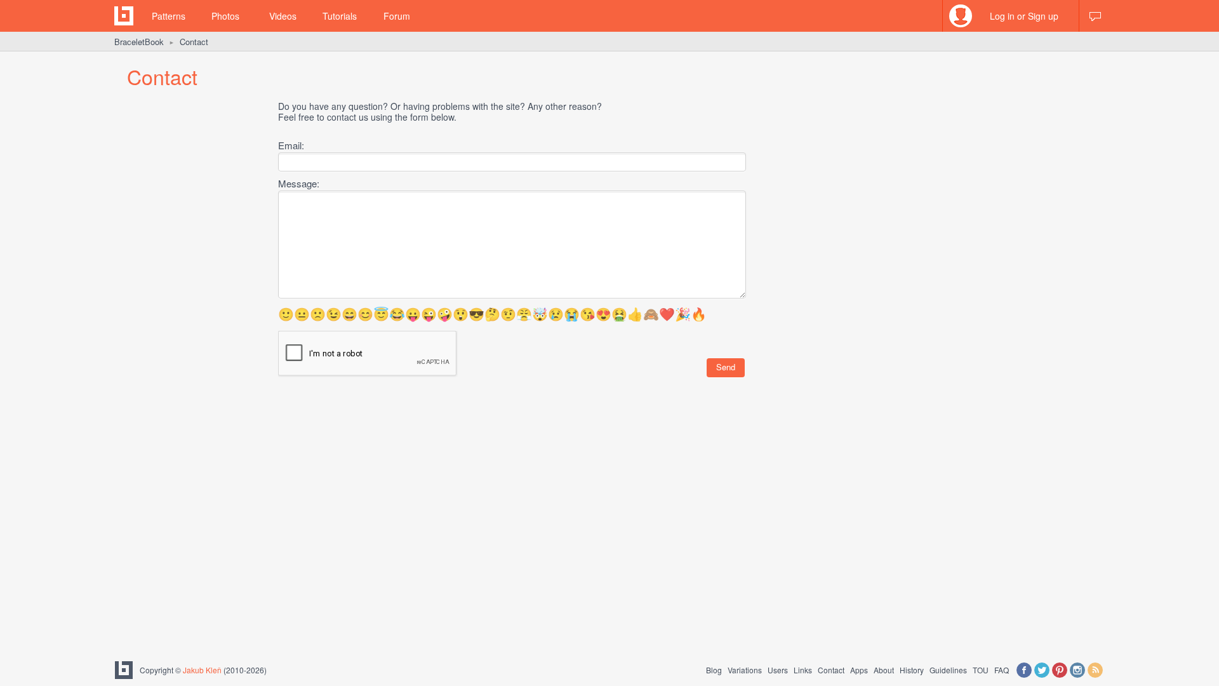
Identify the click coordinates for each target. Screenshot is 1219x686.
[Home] (124, 16)
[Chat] (1095, 16)
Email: (291, 145)
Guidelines (948, 669)
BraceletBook (139, 42)
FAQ (1001, 669)
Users (778, 669)
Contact (831, 669)
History (912, 669)
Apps (859, 669)
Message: (298, 183)
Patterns (168, 16)
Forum (396, 16)
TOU (981, 669)
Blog (714, 669)
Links (803, 669)
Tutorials (340, 16)
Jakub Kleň (202, 669)
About (884, 669)
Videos (282, 16)
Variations (745, 669)
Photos (225, 16)
